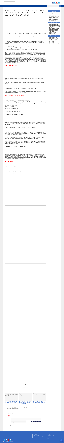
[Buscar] (60, 6)
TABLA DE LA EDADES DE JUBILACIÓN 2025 (12, 408)
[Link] (21, 418)
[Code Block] (20, 418)
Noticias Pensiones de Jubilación (10, 406)
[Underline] (14, 418)
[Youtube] (57, 2)
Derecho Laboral (10, 6)
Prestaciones (29, 6)
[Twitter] (55, 2)
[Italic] (13, 418)
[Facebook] (53, 2)
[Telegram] (59, 2)
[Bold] (12, 418)
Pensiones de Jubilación (20, 6)
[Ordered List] (17, 418)
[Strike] (15, 418)
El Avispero (36, 6)
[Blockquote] (19, 418)
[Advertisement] (25, 26)
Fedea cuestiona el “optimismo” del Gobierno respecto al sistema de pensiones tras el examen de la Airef (20, 407)
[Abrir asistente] (61, 440)
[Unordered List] (18, 418)
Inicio (5, 6)
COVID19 (41, 6)
